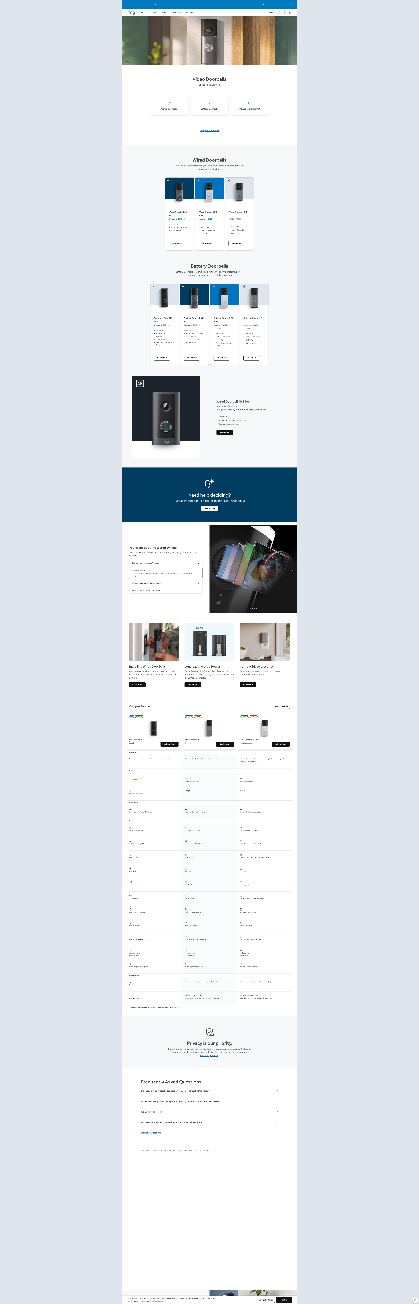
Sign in (272, 12)
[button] (415, 1300)
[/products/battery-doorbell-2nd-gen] (209, 738)
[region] (209, 214)
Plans (155, 12)
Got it (284, 1300)
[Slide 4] (256, 608)
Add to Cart (169, 744)
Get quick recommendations (142, 588)
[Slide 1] (250, 608)
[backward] (214, 570)
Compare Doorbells (209, 130)
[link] (169, 106)
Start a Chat (209, 508)
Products (145, 12)
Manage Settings (265, 1300)
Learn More (137, 684)
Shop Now (177, 243)
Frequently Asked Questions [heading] (171, 1082)
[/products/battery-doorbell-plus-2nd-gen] (265, 738)
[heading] (209, 1091)
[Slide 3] (254, 608)
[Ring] (131, 12)
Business (189, 12)
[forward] (292, 570)
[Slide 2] (252, 608)
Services (165, 12)
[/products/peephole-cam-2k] (154, 738)
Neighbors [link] (177, 12)
